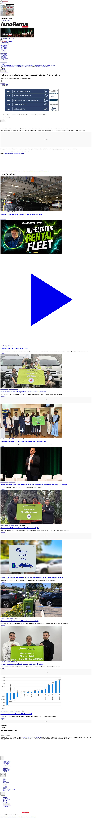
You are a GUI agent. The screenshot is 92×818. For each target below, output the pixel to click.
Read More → (3, 219)
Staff (8, 211)
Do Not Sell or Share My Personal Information (26, 816)
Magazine (19, 65)
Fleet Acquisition (4, 45)
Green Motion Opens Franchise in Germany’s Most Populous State (22, 664)
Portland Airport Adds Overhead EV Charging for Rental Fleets (21, 214)
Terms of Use (9, 816)
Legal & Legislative (4, 54)
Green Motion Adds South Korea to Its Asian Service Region (20, 528)
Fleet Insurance (4, 47)
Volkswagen (24, 170)
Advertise (18, 66)
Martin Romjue (12, 482)
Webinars (31, 65)
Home (2, 72)
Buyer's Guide (52, 65)
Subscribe (2, 20)
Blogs (7, 65)
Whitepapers (26, 65)
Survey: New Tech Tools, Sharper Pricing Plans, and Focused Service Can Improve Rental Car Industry (34, 484)
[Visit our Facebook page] (1, 728)
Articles (4, 65)
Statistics (22, 65)
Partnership (29, 170)
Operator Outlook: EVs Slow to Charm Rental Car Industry (20, 621)
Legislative (35, 65)
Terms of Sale (14, 816)
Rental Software (4, 60)
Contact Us (26, 66)
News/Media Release (13, 389)
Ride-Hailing (13, 170)
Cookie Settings (32, 66)
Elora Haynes (9, 574)
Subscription (7, 66)
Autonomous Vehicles (39, 170)
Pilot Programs (8, 170)
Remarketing (13, 1)
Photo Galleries (14, 65)
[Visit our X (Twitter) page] (2, 728)
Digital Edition (8, 20)
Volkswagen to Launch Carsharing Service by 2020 (14, 153)
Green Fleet (3, 49)
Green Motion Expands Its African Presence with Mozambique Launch (23, 441)
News (2, 65)
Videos (9, 65)
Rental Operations (4, 58)
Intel (44, 170)
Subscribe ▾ (3, 3)
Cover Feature (5, 1)
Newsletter (3, 66)
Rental (9, 1)
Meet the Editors (13, 66)
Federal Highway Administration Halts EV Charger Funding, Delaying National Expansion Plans (32, 577)
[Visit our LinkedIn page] (3, 728)
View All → (3, 719)
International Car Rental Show (43, 65)
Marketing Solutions (39, 66)
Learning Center (4, 51)
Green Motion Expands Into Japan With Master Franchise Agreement (23, 392)
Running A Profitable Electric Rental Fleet (14, 348)
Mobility (33, 170)
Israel (4, 170)
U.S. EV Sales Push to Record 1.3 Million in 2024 (16, 714)
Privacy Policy (3, 816)
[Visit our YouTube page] (5, 728)
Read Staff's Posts (4, 84)
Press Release (46, 66)
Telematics (3, 63)
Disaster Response (4, 42)
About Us (22, 66)
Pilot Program (19, 170)
